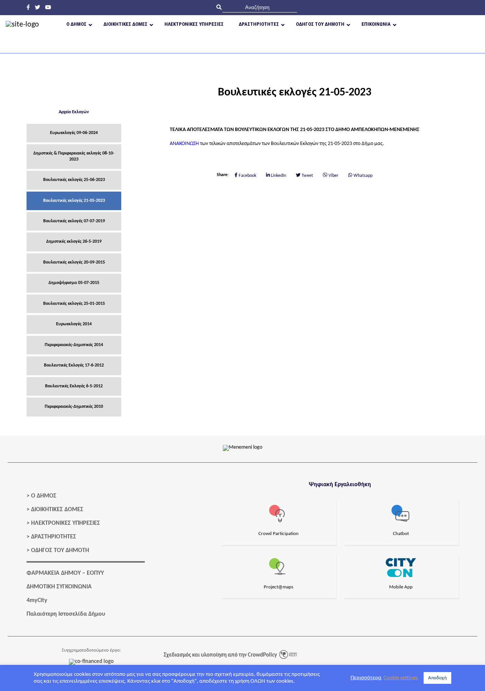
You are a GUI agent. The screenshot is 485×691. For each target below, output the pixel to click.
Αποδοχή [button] (437, 677)
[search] (259, 7)
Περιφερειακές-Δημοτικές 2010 (74, 406)
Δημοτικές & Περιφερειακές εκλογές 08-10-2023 (73, 156)
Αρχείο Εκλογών (74, 112)
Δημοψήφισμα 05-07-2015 (73, 283)
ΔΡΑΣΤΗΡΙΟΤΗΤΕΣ (53, 537)
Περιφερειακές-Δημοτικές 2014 (74, 345)
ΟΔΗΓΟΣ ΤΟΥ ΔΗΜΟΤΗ (60, 550)
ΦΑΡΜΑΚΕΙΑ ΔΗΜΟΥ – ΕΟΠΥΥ (65, 573)
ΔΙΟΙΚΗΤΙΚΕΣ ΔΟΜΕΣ (57, 510)
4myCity (37, 600)
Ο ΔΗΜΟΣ (43, 496)
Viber (332, 175)
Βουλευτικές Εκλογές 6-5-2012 (74, 386)
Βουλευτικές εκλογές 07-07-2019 (74, 221)
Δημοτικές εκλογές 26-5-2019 (74, 241)
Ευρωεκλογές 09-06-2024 (74, 133)
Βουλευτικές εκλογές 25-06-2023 (74, 180)
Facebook (247, 175)
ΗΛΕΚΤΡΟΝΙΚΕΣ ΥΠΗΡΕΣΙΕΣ (65, 523)
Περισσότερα (366, 678)
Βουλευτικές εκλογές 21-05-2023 (74, 200)
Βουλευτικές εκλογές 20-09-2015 (74, 262)
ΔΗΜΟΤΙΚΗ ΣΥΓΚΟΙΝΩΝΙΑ (59, 587)
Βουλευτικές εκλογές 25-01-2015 (74, 303)
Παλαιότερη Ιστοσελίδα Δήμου (66, 614)
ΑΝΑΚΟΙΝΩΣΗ (184, 144)
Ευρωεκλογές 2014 (74, 324)
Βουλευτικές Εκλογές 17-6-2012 (74, 365)
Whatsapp (362, 175)
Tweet (306, 175)
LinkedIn (278, 175)
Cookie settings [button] (400, 678)
